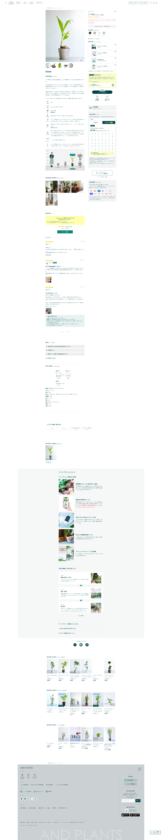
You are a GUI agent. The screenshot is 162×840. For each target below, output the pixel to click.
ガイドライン (65, 222)
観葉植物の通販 (50, 763)
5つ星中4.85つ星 (68, 226)
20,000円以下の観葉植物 (75, 429)
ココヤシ (52, 428)
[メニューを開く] (6, 2)
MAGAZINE (32, 808)
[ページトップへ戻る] (130, 769)
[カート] (156, 3)
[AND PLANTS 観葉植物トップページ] (11, 2)
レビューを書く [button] (65, 231)
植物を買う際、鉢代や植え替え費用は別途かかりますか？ (59, 346)
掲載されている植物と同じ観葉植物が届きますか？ (58, 353)
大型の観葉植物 (49, 784)
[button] (67, 331)
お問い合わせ (56, 822)
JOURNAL (23, 808)
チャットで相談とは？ (101, 176)
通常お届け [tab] (96, 122)
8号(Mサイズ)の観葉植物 (87, 429)
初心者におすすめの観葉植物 (37, 784)
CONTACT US (63, 808)
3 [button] (65, 331)
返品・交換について (42, 822)
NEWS (54, 808)
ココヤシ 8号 (63, 428)
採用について (83, 822)
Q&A (48, 808)
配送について (50, 822)
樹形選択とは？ (51, 350)
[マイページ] (153, 3)
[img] (49, 241)
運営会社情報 (22, 822)
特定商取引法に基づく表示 (74, 822)
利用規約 (28, 822)
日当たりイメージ (54, 127)
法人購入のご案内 (34, 822)
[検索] (151, 3)
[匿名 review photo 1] (49, 311)
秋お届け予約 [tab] (108, 122)
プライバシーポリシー (64, 822)
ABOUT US (41, 808)
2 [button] (63, 331)
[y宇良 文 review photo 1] (49, 280)
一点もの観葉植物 (24, 784)
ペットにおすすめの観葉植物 (61, 784)
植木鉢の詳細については (93, 38)
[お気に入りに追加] (115, 11)
